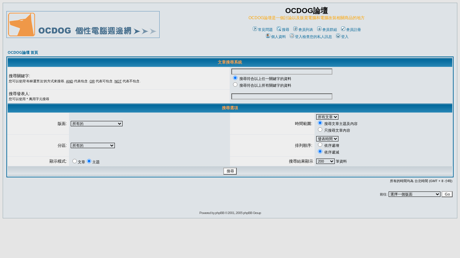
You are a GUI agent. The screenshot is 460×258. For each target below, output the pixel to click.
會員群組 (329, 30)
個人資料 (278, 37)
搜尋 (285, 30)
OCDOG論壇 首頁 (23, 52)
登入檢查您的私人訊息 (313, 37)
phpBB (219, 213)
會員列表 (305, 30)
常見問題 (265, 30)
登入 (345, 37)
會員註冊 (353, 30)
